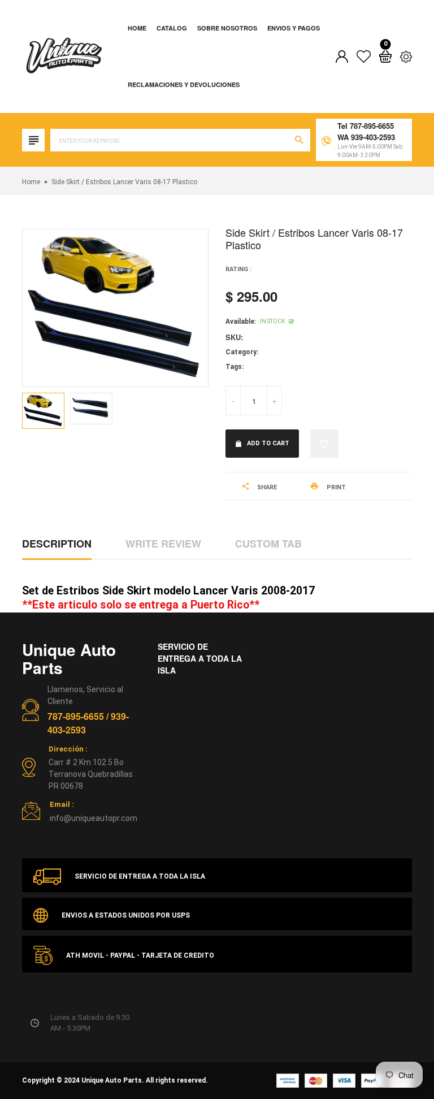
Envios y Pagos (293, 28)
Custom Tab (268, 543)
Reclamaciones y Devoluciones (184, 84)
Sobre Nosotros (227, 28)
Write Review (163, 543)
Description (57, 543)
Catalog (172, 28)
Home (137, 28)
